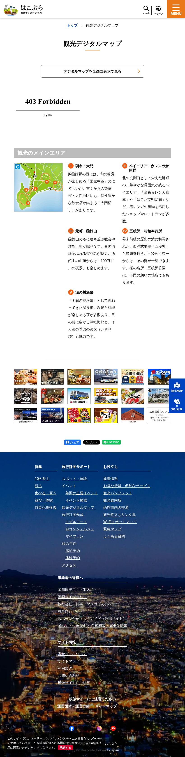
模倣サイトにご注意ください (92, 698)
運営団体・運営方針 (73, 706)
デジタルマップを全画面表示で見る (92, 71)
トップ (72, 25)
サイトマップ (106, 706)
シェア (74, 442)
